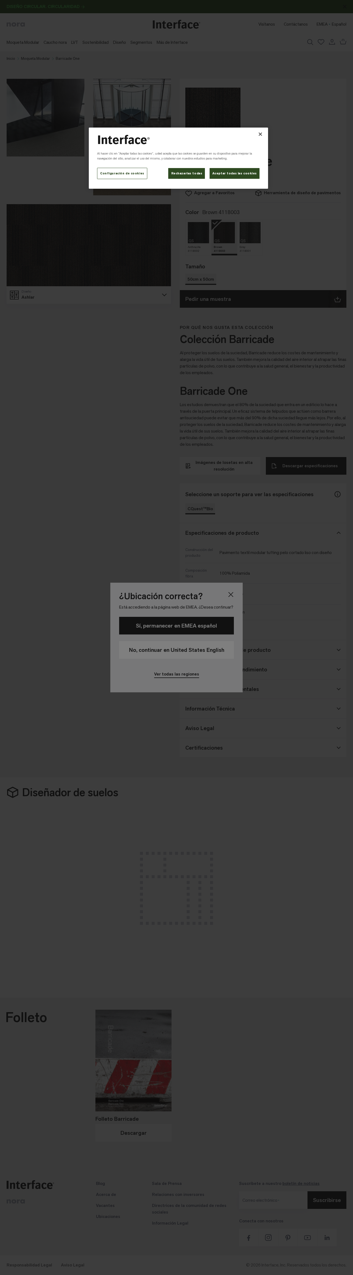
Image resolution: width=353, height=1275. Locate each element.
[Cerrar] (260, 134)
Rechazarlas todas (186, 173)
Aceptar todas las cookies (234, 173)
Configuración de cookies (122, 173)
